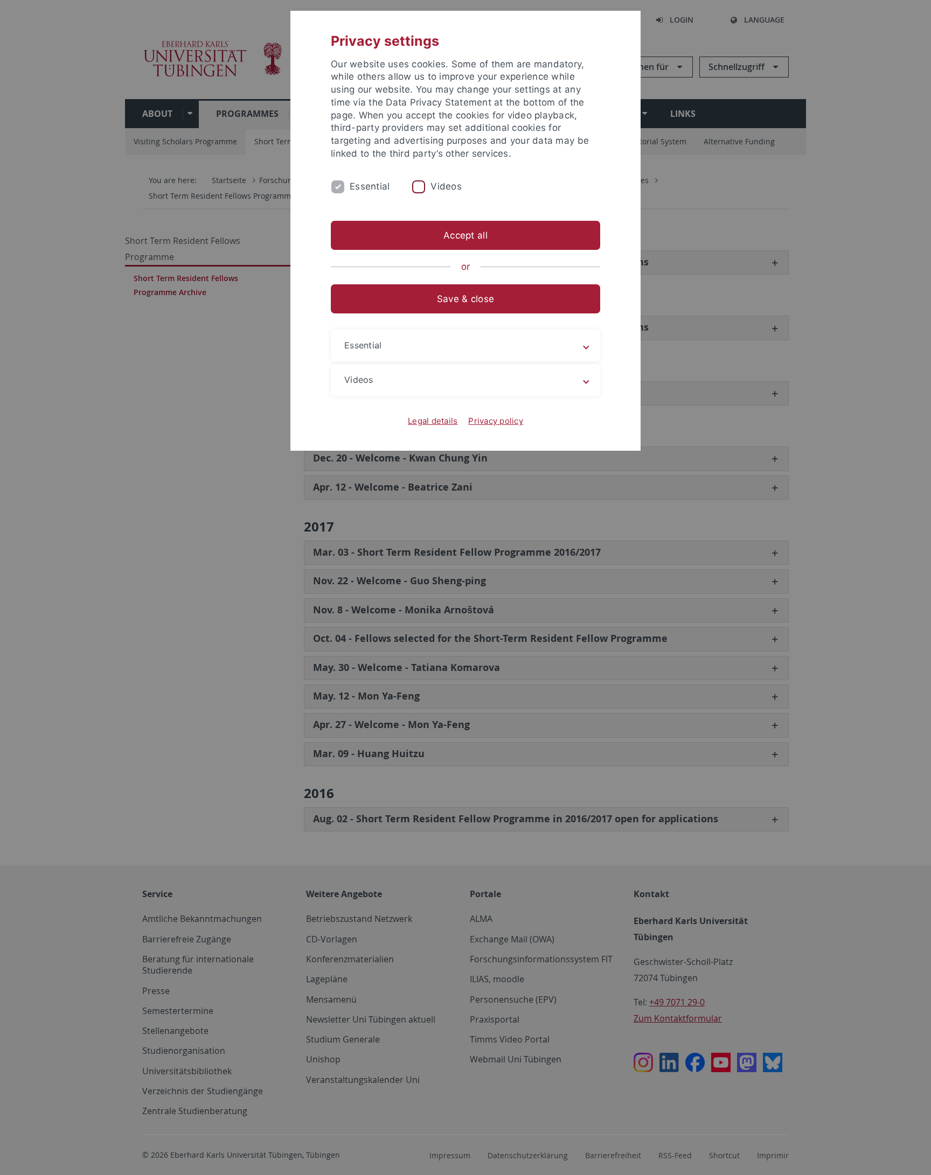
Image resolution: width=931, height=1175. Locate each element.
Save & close (465, 298)
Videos (446, 186)
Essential (370, 186)
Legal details (432, 421)
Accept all (465, 235)
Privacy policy (495, 421)
